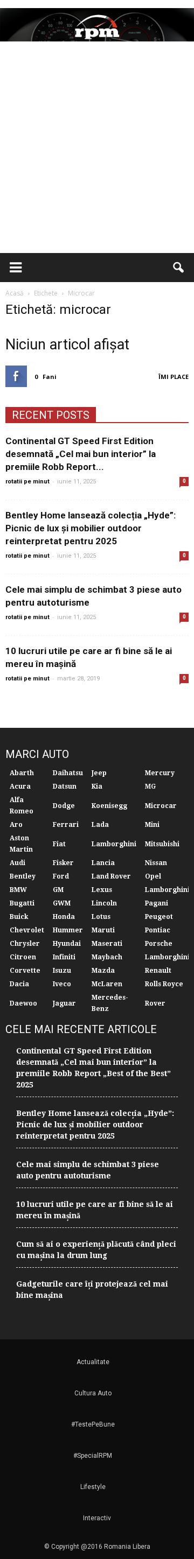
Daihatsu (68, 773)
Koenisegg (109, 806)
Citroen (23, 957)
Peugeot (159, 917)
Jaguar (64, 1003)
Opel (153, 876)
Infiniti (64, 957)
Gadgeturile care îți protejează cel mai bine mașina (92, 1290)
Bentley (23, 876)
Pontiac (157, 930)
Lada (100, 824)
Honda (64, 917)
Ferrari (66, 824)
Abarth (22, 773)
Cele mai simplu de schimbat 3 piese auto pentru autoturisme (87, 1170)
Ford (61, 876)
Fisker (63, 863)
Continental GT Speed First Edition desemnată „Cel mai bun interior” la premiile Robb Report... (80, 454)
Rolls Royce (164, 984)
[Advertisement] (97, 151)
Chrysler (25, 943)
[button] (179, 267)
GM (58, 890)
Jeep (99, 773)
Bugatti (22, 903)
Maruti (103, 930)
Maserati (107, 943)
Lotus (101, 917)
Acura (20, 786)
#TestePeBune (93, 1424)
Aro (16, 824)
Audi (17, 863)
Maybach (107, 957)
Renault (158, 970)
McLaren (107, 984)
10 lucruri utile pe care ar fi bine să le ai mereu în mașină (94, 1210)
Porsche (158, 943)
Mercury (160, 773)
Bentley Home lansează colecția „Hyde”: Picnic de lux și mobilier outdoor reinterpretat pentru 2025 (90, 528)
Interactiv (97, 1518)
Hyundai (67, 943)
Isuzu (62, 970)
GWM (62, 903)
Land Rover (111, 876)
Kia (97, 786)
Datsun (65, 786)
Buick (19, 917)
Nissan (156, 863)
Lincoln (104, 903)
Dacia (19, 984)
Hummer (68, 930)
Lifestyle (93, 1487)
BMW (18, 890)
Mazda (103, 970)
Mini (152, 824)
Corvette (25, 970)
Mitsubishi (162, 844)
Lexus (102, 890)
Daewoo (23, 1003)
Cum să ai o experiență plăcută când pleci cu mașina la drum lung (96, 1250)
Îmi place (173, 377)
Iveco (62, 984)
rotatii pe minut (27, 481)
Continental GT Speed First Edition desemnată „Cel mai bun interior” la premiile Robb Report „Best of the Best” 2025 (93, 1068)
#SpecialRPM (92, 1455)
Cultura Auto (93, 1393)
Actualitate (93, 1362)
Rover (155, 1003)
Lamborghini (114, 844)
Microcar (161, 806)
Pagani (156, 903)
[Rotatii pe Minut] (97, 24)
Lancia (103, 863)
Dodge (64, 806)
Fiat (59, 844)
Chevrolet (27, 930)
